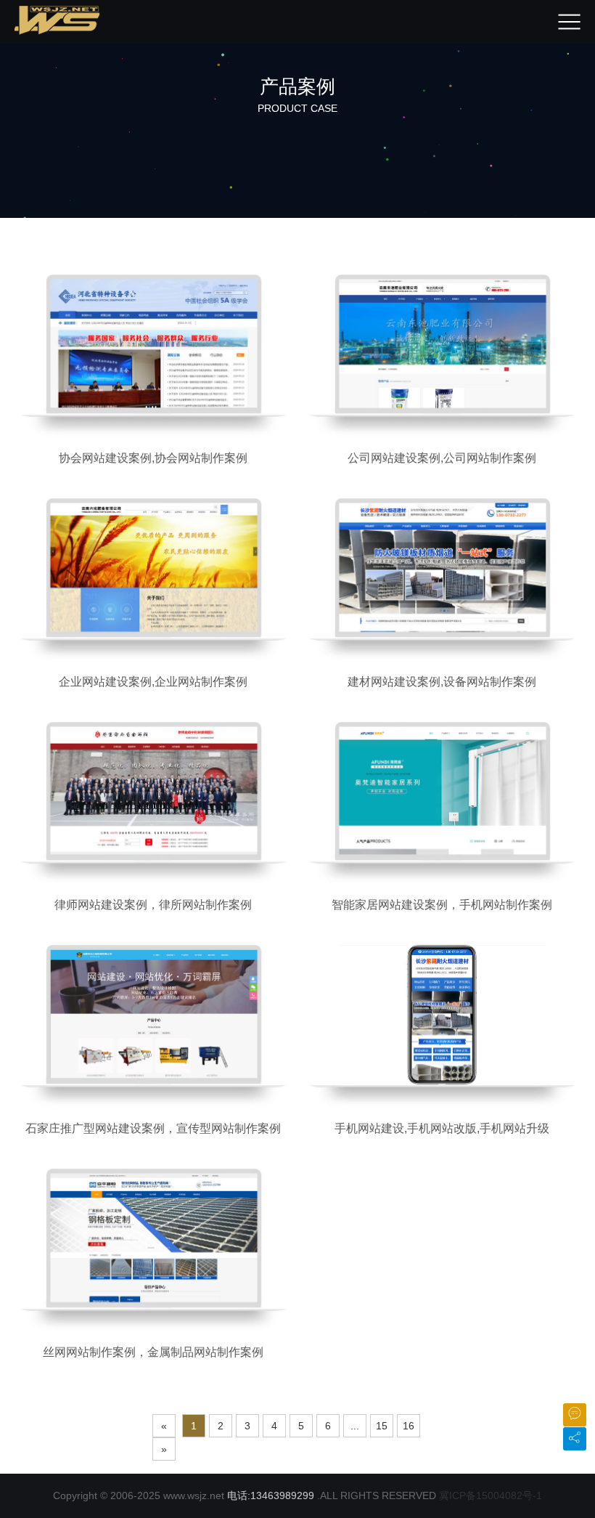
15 (381, 1426)
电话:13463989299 (270, 1495)
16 (408, 1426)
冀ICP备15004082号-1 (490, 1495)
